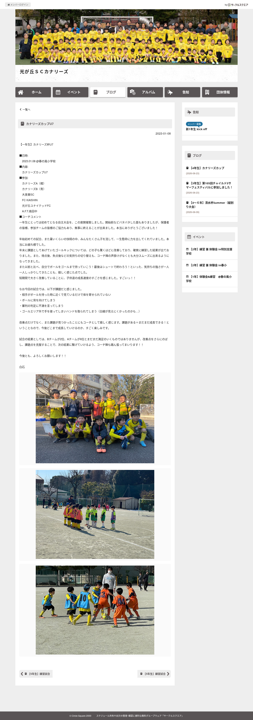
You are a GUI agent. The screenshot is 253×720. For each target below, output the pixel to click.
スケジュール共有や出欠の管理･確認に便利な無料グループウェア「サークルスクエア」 (140, 715)
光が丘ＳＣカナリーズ (44, 71)
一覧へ (26, 109)
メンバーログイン (19, 4)
